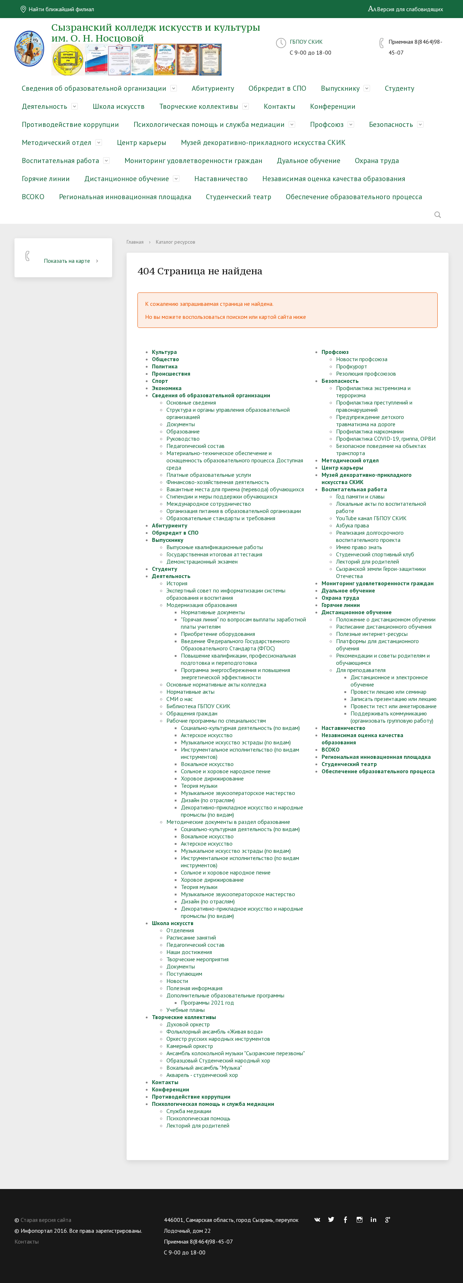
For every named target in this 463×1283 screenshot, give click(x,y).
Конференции (333, 106)
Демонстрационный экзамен (202, 561)
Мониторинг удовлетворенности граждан (193, 160)
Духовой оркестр (188, 1024)
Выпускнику (340, 88)
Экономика (167, 388)
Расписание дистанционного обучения (384, 626)
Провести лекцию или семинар (388, 691)
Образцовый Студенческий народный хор (218, 1060)
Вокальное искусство (207, 763)
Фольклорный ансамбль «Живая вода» (214, 1031)
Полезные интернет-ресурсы (372, 633)
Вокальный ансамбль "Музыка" (204, 1067)
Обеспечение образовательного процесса (354, 196)
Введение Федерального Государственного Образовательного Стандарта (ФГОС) (235, 644)
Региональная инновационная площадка (125, 196)
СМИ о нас (179, 698)
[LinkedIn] (375, 1219)
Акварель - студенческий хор (202, 1074)
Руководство (183, 438)
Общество (165, 359)
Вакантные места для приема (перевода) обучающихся (235, 489)
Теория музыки (199, 785)
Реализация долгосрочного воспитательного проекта (370, 536)
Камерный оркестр (189, 1045)
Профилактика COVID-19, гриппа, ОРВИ (386, 438)
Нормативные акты (190, 691)
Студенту (399, 88)
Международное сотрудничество (208, 503)
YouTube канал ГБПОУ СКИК (371, 518)
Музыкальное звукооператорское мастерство (238, 792)
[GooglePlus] (389, 1219)
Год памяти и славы (360, 496)
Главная (135, 242)
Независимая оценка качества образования (333, 178)
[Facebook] (347, 1219)
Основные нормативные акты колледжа (216, 684)
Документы (180, 424)
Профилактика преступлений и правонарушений (374, 406)
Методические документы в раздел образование (228, 821)
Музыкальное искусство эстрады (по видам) (236, 742)
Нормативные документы (213, 612)
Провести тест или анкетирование (394, 706)
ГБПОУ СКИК (306, 41)
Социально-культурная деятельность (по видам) (240, 727)
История (176, 583)
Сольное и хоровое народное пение (226, 771)
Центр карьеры (141, 142)
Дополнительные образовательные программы (225, 995)
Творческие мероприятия (197, 959)
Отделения (180, 930)
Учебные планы (185, 1009)
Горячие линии (46, 178)
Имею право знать (359, 547)
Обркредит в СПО (277, 88)
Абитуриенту (213, 88)
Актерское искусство (207, 735)
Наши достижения (189, 951)
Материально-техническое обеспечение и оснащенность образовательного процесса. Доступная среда (234, 460)
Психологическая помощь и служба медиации (209, 124)
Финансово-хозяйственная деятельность (217, 482)
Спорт (160, 380)
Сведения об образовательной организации (94, 88)
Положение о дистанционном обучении (386, 619)
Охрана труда (377, 160)
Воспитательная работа (60, 160)
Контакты (280, 106)
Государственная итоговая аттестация (214, 554)
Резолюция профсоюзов (366, 373)
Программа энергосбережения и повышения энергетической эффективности (235, 673)
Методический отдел (57, 142)
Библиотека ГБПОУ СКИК (198, 706)
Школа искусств (119, 106)
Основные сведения (191, 402)
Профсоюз (327, 124)
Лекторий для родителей (197, 1125)
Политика (165, 366)
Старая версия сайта (46, 1219)
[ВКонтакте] (319, 1219)
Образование (183, 431)
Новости (177, 980)
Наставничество (221, 178)
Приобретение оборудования (218, 633)
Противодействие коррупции (70, 124)
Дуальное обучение (308, 160)
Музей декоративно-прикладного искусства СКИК (263, 142)
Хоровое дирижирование (212, 778)
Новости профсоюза (361, 359)
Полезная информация (194, 988)
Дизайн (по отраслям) (208, 800)
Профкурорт (351, 366)
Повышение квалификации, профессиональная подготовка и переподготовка (238, 659)
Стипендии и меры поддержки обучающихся (221, 496)
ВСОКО (33, 196)
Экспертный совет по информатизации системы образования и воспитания (225, 594)
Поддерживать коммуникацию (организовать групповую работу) (392, 717)
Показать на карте (67, 260)
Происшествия (171, 373)
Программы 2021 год (207, 1002)
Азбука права (352, 525)
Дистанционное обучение (126, 178)
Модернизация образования (201, 604)
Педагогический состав (195, 445)
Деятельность (44, 106)
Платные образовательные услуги (208, 474)
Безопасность (391, 124)
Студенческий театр (238, 196)
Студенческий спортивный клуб (375, 554)
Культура (164, 351)
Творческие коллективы (198, 106)
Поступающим (184, 973)
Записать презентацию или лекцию (394, 698)
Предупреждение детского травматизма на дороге (370, 420)
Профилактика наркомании (370, 431)
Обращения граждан (191, 713)
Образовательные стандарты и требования (220, 518)
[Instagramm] (361, 1219)
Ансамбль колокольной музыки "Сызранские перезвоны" (235, 1053)
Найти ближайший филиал (60, 9)
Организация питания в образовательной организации (233, 510)
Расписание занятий (191, 937)
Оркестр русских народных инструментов (218, 1038)
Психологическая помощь (198, 1118)
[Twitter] (333, 1219)
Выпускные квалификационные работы (214, 547)
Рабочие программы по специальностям (216, 720)
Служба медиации (188, 1111)
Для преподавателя (361, 669)
